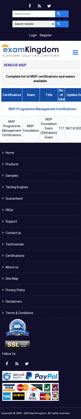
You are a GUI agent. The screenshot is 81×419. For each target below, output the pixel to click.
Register (46, 35)
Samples (12, 175)
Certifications (15, 256)
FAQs (9, 210)
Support (11, 221)
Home (10, 153)
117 (61, 128)
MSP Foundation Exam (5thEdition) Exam (48, 128)
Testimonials (15, 244)
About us (12, 267)
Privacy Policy (15, 290)
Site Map (12, 278)
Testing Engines (17, 187)
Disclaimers (14, 301)
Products (12, 164)
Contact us (13, 233)
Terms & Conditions (19, 313)
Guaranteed (14, 198)
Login (33, 35)
